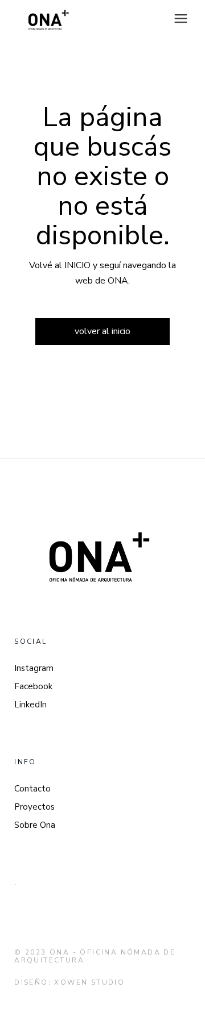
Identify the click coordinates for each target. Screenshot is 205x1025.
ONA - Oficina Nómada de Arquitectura (94, 956)
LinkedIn (30, 704)
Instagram (34, 668)
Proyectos (34, 807)
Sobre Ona (34, 825)
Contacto (32, 788)
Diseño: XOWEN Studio (69, 982)
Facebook (33, 686)
